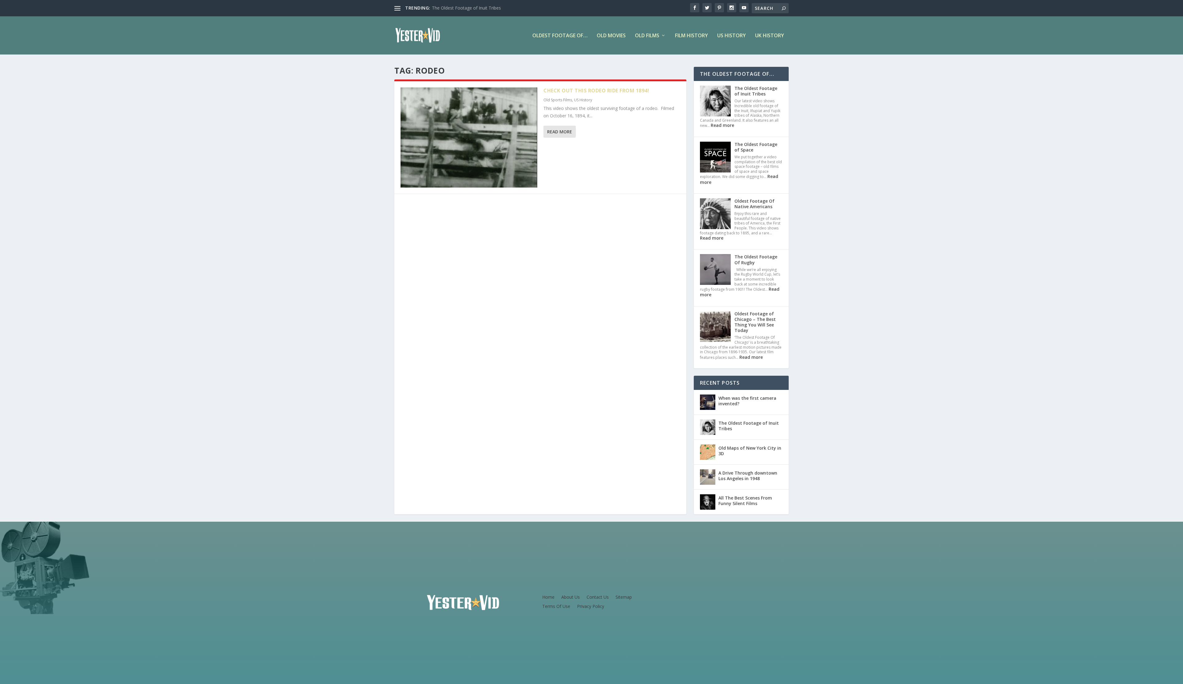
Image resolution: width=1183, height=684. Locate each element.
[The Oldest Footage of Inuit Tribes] (715, 102)
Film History (691, 36)
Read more (722, 125)
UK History (769, 36)
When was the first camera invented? (747, 401)
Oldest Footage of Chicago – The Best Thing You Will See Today (755, 322)
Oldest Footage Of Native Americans (754, 203)
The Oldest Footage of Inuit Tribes (466, 8)
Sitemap (624, 597)
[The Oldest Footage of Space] (715, 158)
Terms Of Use (556, 606)
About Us (570, 597)
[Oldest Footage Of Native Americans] (715, 214)
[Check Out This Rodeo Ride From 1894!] (468, 137)
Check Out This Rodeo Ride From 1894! (596, 90)
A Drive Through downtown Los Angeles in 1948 (747, 475)
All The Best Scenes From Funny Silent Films (745, 500)
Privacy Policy (590, 606)
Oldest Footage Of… (559, 36)
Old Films (647, 36)
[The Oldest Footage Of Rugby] (715, 270)
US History (731, 36)
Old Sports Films (557, 100)
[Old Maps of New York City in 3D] (707, 452)
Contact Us (598, 597)
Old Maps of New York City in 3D (749, 450)
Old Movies (611, 36)
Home (548, 597)
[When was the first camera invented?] (707, 402)
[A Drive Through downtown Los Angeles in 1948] (707, 477)
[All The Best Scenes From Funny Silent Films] (707, 502)
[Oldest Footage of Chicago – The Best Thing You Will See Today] (715, 327)
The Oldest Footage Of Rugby (755, 259)
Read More (559, 132)
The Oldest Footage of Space (755, 147)
